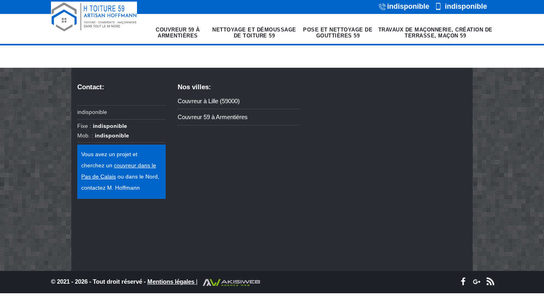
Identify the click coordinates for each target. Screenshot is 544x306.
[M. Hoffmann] (94, 16)
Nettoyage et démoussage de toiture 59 (254, 33)
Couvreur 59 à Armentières (178, 33)
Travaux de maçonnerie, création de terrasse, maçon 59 (435, 33)
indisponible (408, 6)
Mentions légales (171, 281)
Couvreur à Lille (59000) (209, 101)
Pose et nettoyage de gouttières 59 (337, 33)
